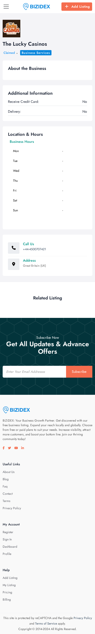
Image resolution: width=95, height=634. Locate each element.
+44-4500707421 (34, 249)
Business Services (36, 53)
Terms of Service (46, 623)
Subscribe (79, 371)
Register (8, 532)
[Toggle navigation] (6, 6)
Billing (7, 599)
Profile (7, 554)
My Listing (9, 585)
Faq (5, 486)
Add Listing (80, 6)
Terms (6, 501)
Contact (8, 493)
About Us (9, 472)
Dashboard (10, 546)
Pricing (7, 592)
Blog (6, 479)
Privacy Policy (12, 508)
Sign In (7, 539)
